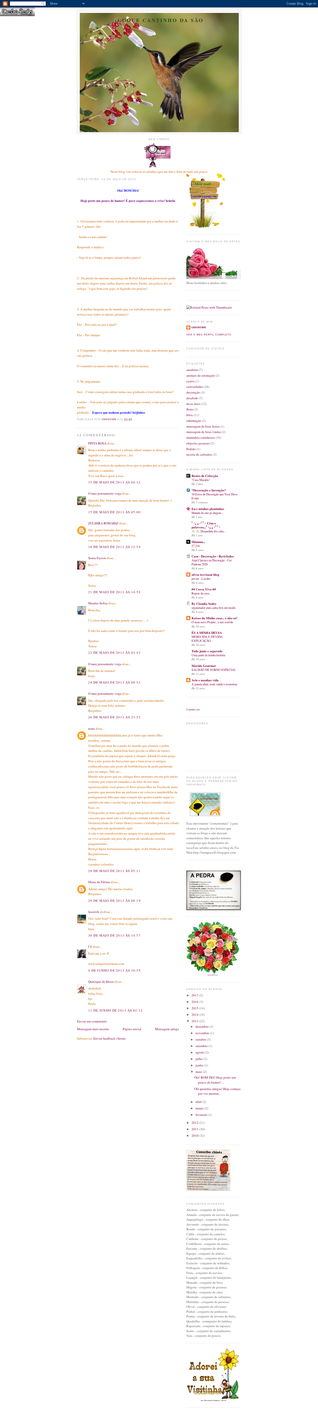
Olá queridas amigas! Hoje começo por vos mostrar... (217, 1091)
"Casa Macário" (201, 480)
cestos (190, 381)
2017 (195, 995)
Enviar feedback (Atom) (109, 1038)
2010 (195, 1135)
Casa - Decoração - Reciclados (213, 556)
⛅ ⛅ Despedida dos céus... (209, 531)
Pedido (191, 449)
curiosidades (194, 386)
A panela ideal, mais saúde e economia (214, 684)
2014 (195, 1014)
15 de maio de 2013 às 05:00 (114, 512)
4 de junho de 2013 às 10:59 (114, 970)
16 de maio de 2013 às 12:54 (114, 547)
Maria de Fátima (99, 882)
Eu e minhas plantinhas (208, 508)
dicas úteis (193, 403)
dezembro (202, 1026)
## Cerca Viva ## (204, 589)
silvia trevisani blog (205, 574)
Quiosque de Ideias (101, 981)
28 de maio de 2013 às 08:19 (114, 900)
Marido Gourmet (204, 665)
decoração (193, 392)
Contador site (193, 709)
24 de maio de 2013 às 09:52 (114, 682)
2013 (195, 1021)
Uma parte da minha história (208, 655)
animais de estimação (200, 375)
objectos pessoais (198, 443)
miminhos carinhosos (200, 437)
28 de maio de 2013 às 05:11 (114, 871)
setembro (202, 1046)
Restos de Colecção (205, 475)
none (91, 728)
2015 (195, 1008)
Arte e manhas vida (205, 680)
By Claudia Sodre (204, 603)
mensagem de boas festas (203, 426)
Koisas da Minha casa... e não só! (214, 618)
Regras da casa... (201, 593)
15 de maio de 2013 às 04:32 (114, 482)
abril (199, 1101)
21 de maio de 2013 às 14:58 (114, 592)
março (200, 1108)
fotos (189, 415)
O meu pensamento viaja (104, 493)
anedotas (192, 369)
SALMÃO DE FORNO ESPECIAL (214, 670)
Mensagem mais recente (93, 1029)
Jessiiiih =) (95, 912)
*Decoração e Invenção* (209, 490)
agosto (200, 1052)
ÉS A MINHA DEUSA (207, 632)
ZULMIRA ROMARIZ (103, 523)
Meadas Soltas (98, 603)
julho (199, 1059)
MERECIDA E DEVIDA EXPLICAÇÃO (207, 639)
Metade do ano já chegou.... (208, 513)
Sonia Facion (97, 558)
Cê (90, 946)
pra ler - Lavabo (201, 579)
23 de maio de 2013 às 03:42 (114, 652)
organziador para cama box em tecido (214, 608)
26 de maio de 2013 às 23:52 (114, 717)
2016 (195, 1001)
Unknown (198, 327)
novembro (203, 1033)
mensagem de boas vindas (203, 432)
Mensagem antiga (167, 1029)
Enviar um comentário (92, 1021)
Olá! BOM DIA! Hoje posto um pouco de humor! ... (215, 1080)
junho (200, 1065)
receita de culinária (199, 454)
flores (190, 409)
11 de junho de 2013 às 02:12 (115, 1010)
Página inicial (132, 1029)
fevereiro (202, 1114)
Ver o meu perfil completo (208, 334)
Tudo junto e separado (207, 651)
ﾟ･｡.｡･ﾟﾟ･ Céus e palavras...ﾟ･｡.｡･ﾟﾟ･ (206, 525)
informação (193, 420)
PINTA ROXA (97, 443)
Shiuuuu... (198, 541)
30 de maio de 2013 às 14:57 (114, 935)
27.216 (196, 546)
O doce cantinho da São (159, 20)
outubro (201, 1039)
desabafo (192, 398)
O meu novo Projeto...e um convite (212, 622)
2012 (195, 1122)
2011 (195, 1129)
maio (199, 1071)
